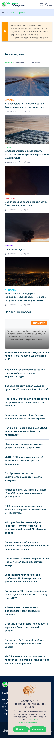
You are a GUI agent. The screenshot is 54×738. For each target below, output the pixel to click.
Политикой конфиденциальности (29, 721)
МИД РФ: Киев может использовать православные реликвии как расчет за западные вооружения (27, 660)
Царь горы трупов (15, 249)
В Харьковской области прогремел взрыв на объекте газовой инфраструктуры (25, 373)
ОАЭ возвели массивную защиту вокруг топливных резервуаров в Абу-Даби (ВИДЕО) (27, 154)
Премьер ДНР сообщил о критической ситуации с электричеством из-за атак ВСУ (27, 402)
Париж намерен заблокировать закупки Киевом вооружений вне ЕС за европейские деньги (27, 545)
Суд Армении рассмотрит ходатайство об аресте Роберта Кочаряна (23, 477)
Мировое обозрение (15, 12)
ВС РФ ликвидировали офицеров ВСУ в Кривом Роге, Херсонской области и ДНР (27, 355)
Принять (20, 729)
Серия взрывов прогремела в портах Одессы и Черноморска (26, 203)
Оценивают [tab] (35, 62)
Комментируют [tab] (20, 62)
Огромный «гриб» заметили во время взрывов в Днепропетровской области (26, 627)
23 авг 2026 (11, 254)
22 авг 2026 (11, 111)
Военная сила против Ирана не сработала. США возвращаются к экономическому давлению (24, 578)
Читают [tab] (8, 62)
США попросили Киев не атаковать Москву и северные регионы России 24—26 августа (26, 509)
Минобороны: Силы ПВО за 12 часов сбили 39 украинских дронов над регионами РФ (25, 493)
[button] (50, 4)
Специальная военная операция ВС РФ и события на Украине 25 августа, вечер (27, 562)
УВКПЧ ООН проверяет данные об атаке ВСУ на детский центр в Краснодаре (24, 460)
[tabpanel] (27, 186)
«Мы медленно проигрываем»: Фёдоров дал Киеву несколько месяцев (22, 611)
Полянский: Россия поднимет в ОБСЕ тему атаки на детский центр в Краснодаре (26, 431)
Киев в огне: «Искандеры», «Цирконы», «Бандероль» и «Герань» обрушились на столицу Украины (26, 297)
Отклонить (37, 729)
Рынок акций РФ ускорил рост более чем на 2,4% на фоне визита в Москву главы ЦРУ (26, 594)
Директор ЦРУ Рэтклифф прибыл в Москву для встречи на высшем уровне (24, 643)
